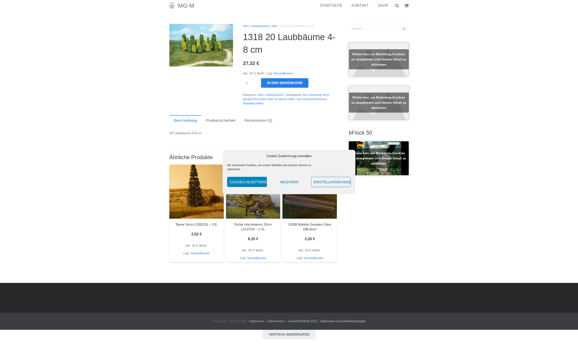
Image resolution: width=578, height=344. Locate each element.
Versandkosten (283, 73)
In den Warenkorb (284, 83)
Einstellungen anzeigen (332, 182)
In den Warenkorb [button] (196, 257)
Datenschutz (276, 321)
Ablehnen (289, 182)
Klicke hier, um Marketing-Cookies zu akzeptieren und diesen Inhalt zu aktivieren (378, 59)
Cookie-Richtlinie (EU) (302, 321)
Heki (274, 26)
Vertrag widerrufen (289, 334)
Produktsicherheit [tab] (220, 120)
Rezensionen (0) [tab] (258, 120)
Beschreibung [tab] (185, 120)
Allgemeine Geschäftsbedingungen (343, 321)
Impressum (256, 321)
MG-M (186, 5)
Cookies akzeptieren (248, 182)
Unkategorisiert (260, 26)
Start (246, 26)
